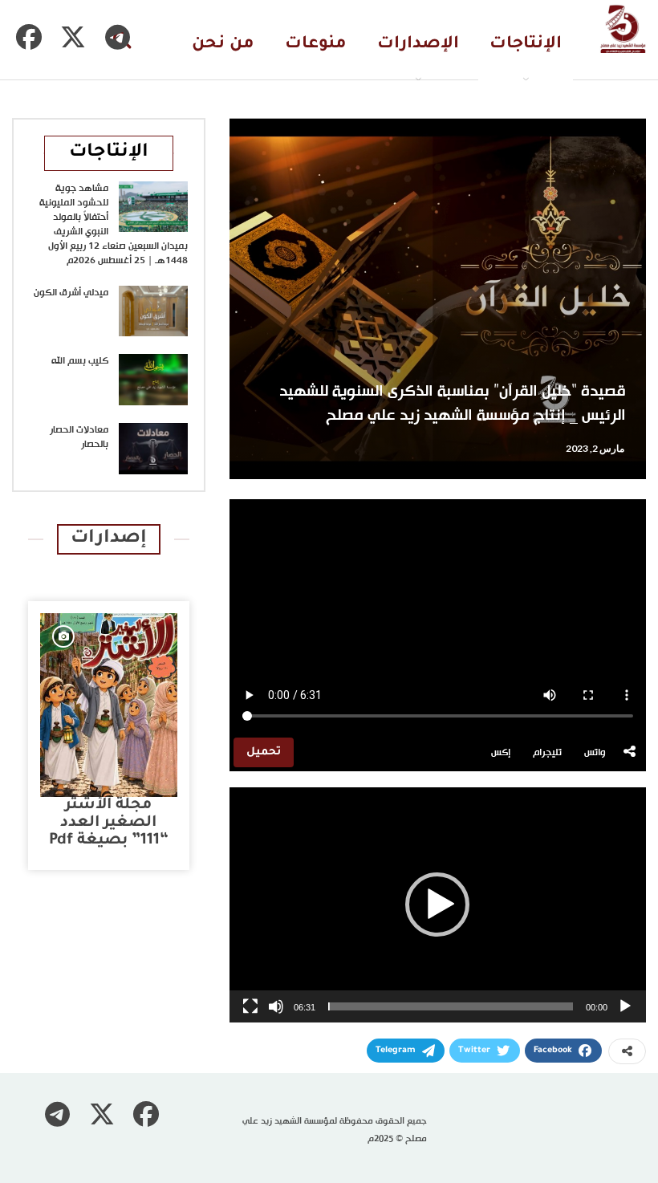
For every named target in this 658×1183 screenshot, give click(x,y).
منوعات (316, 44)
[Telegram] (117, 37)
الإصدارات (418, 44)
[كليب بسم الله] (153, 379)
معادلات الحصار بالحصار (79, 437)
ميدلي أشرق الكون (71, 293)
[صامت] (276, 1006)
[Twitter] (73, 37)
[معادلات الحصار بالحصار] (153, 448)
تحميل (263, 752)
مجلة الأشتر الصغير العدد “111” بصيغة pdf (109, 823)
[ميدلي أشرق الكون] (153, 311)
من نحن (223, 44)
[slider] (450, 1006)
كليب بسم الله (79, 361)
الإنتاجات (525, 44)
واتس (595, 753)
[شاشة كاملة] (250, 1006)
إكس (500, 753)
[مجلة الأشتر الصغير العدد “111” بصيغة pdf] (108, 705)
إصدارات (109, 539)
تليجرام (547, 753)
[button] (437, 904)
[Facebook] (29, 37)
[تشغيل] (625, 1006)
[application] (437, 904)
